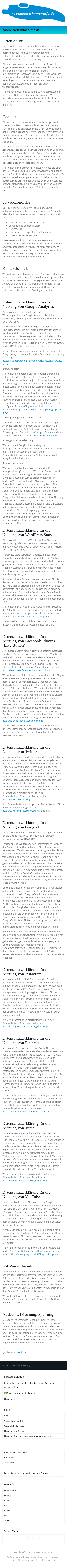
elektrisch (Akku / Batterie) (16, 1452)
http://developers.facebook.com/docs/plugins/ (27, 670)
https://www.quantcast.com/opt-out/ (31, 616)
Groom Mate (10, 1490)
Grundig (8, 1495)
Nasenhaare (9, 1398)
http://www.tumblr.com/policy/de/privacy (24, 1180)
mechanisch (9, 1457)
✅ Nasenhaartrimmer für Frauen (19, 1393)
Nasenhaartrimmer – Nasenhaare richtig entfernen (27, 1436)
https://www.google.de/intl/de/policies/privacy (35, 1254)
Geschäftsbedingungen (14, 1425)
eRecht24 (21, 1352)
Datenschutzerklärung (26, 1556)
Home (5, 1365)
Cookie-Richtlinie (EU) (14, 1420)
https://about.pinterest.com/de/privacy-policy (27, 1111)
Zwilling (7, 1520)
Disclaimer (43, 1556)
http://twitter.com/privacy (16, 799)
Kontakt (10, 1556)
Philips (7, 1505)
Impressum (55, 1556)
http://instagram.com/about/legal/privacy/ (25, 1026)
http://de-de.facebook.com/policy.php (22, 720)
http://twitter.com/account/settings (21, 810)
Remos (7, 1510)
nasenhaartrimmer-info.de (21, 30)
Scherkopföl (9, 1462)
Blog (6, 1415)
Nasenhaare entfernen (14, 1430)
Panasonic (8, 1500)
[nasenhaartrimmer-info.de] (33, 13)
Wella (6, 1515)
